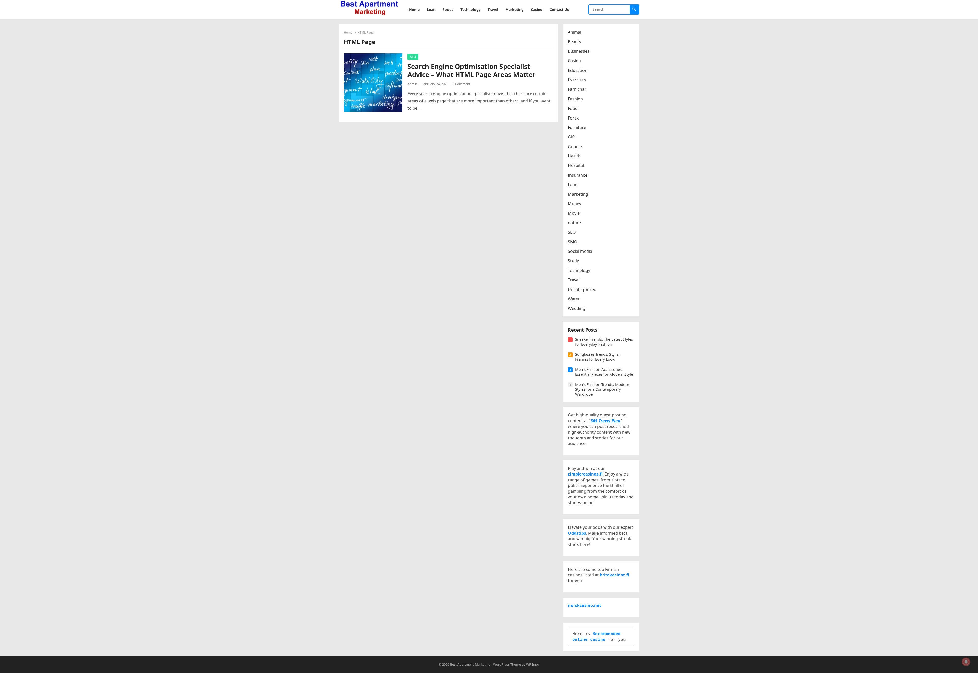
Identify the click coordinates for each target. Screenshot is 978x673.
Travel (573, 280)
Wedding (576, 308)
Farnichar (577, 89)
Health (574, 156)
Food (573, 108)
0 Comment (461, 84)
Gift (571, 137)
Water (574, 299)
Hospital (576, 165)
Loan (572, 184)
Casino (574, 60)
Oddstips (577, 533)
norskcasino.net (584, 605)
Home (348, 32)
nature (574, 223)
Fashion (575, 99)
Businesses (578, 51)
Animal (574, 32)
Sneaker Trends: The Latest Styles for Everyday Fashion (604, 342)
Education (577, 70)
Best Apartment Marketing (470, 664)
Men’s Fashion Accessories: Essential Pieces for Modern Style (604, 372)
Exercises (577, 80)
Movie (574, 213)
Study (573, 260)
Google (575, 146)
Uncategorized (582, 289)
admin (412, 84)
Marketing (578, 194)
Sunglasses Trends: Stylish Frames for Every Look (598, 357)
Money (574, 203)
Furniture (577, 127)
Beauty (574, 41)
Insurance (577, 175)
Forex (573, 118)
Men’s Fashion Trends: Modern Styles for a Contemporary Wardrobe (602, 389)
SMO (572, 242)
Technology (579, 270)
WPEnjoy (533, 664)
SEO (413, 57)
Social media (580, 251)
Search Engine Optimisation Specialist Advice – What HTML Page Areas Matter (472, 70)
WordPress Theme (507, 664)
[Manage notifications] (966, 662)
